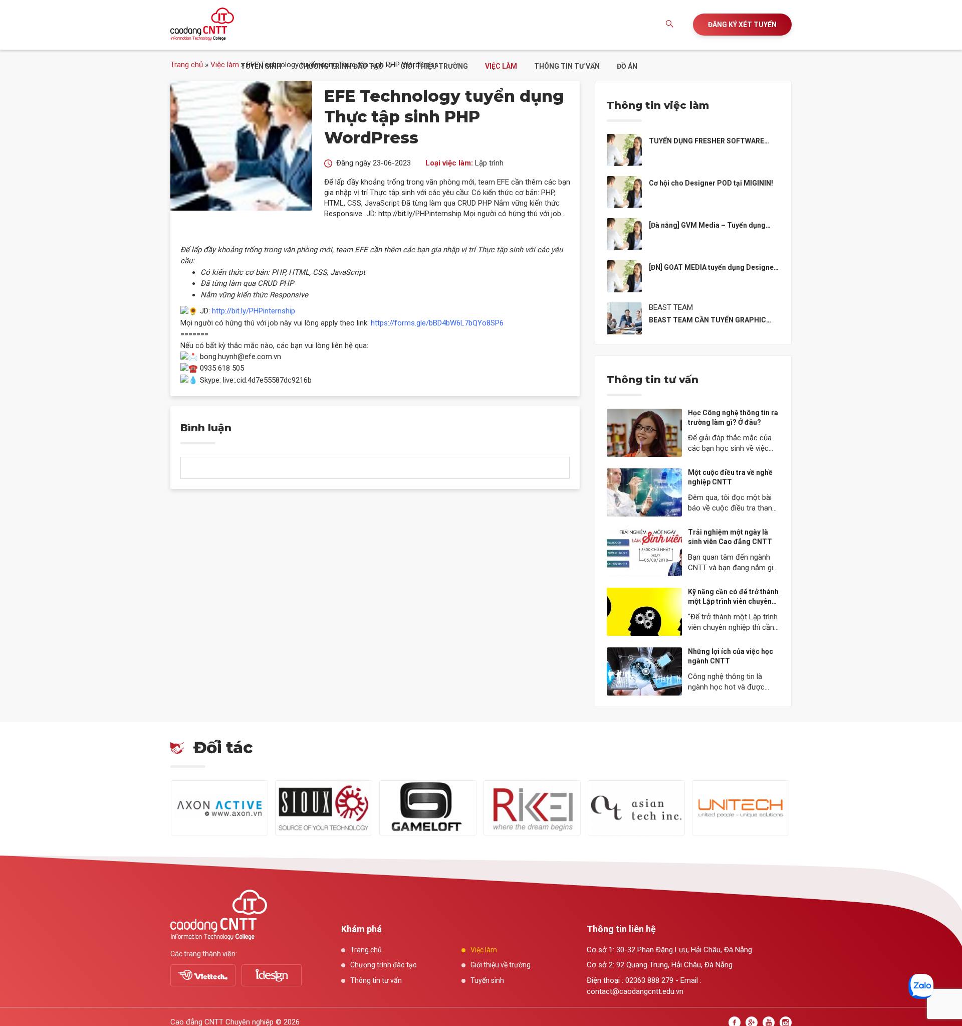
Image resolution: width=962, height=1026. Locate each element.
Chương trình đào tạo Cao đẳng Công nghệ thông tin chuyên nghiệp (202, 24)
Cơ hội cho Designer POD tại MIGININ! (711, 183)
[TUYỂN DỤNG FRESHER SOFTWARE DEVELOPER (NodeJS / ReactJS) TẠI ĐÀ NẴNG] (624, 148)
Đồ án (627, 66)
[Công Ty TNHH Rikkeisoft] (532, 807)
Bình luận (205, 428)
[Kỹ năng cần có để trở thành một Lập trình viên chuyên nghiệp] (644, 611)
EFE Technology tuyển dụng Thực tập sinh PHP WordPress (444, 116)
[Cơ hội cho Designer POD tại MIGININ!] (624, 191)
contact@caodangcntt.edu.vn (635, 991)
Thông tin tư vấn (567, 66)
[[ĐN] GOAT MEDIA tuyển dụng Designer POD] (624, 275)
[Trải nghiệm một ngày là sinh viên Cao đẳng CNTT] (644, 551)
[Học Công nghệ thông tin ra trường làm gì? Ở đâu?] (644, 432)
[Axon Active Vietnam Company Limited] (219, 807)
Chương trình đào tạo (341, 66)
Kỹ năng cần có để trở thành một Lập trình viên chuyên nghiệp (733, 601)
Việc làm (501, 66)
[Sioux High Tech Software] (323, 807)
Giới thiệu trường (434, 66)
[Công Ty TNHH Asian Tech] (636, 807)
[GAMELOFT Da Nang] (427, 807)
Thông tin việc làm (658, 105)
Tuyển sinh (261, 66)
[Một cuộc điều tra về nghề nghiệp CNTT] (644, 491)
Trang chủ (186, 64)
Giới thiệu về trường (500, 965)
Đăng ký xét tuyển (742, 25)
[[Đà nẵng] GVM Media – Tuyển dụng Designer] (624, 233)
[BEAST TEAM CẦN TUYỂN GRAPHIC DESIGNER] (624, 317)
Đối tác (223, 747)
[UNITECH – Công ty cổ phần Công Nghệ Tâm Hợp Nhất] (740, 807)
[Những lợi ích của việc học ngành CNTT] (644, 670)
